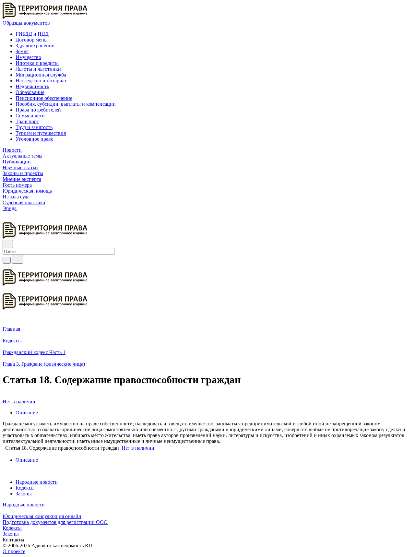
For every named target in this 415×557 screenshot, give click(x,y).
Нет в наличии (19, 401)
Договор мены (32, 39)
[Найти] (17, 259)
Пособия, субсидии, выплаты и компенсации (66, 104)
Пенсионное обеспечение (44, 98)
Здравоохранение (35, 45)
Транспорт (27, 121)
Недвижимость (32, 86)
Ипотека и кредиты (37, 63)
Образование (30, 92)
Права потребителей (38, 110)
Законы (24, 493)
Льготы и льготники (38, 69)
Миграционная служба (41, 74)
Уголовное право (34, 139)
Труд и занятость (34, 127)
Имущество (28, 57)
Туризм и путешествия (41, 133)
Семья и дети (30, 115)
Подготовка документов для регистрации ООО (55, 522)
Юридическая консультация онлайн (42, 516)
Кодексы (25, 488)
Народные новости (37, 482)
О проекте (14, 551)
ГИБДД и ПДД (32, 34)
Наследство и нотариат (41, 80)
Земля (22, 51)
